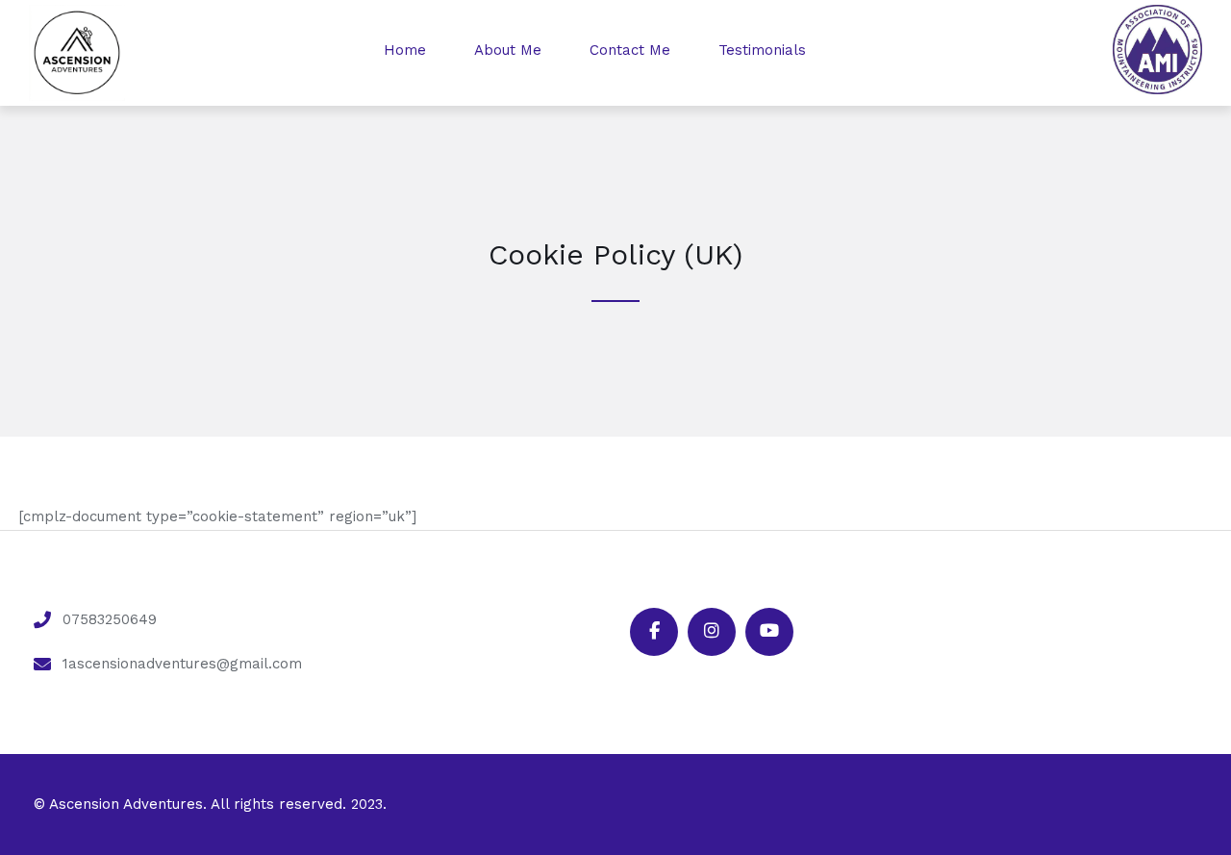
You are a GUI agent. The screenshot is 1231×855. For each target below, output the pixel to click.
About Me (507, 50)
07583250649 (110, 619)
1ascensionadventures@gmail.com (182, 663)
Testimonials (762, 50)
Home (405, 50)
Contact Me (630, 50)
